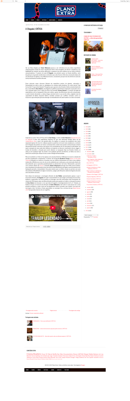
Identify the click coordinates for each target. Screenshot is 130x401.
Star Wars (60, 354)
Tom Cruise (58, 357)
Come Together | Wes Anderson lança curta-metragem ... (95, 160)
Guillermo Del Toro (84, 357)
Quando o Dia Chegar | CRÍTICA (95, 174)
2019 (87, 142)
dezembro (89, 151)
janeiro (89, 207)
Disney (75, 354)
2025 (87, 129)
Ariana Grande (54, 359)
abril (88, 201)
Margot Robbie (88, 354)
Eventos (45, 357)
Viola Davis (66, 355)
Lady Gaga (50, 355)
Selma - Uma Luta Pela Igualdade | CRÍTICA (96, 74)
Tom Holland (44, 355)
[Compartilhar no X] (46, 226)
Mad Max (87, 355)
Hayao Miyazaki (30, 359)
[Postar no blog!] (45, 226)
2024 (87, 131)
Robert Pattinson (94, 355)
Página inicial (53, 310)
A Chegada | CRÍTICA (92, 165)
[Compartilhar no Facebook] (48, 226)
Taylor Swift (60, 359)
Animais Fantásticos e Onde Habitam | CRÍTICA (94, 168)
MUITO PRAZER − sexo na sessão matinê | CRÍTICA (97, 68)
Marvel (50, 354)
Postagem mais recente (32, 310)
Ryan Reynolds (51, 357)
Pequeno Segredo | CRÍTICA (94, 176)
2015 (87, 210)
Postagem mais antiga (74, 310)
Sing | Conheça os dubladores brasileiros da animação (94, 171)
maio (88, 198)
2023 (87, 133)
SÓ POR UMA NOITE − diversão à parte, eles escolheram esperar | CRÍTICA (52, 336)
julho (88, 194)
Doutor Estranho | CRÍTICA (94, 178)
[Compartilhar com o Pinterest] (49, 226)
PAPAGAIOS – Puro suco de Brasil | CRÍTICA (44, 321)
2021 (87, 138)
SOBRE (52, 370)
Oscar (43, 354)
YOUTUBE (66, 370)
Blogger (83, 365)
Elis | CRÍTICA (90, 163)
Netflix (55, 354)
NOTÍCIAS (44, 20)
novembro (89, 153)
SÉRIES (38, 20)
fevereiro (89, 205)
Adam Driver (72, 355)
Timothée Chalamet (58, 355)
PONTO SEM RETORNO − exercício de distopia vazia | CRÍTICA (97, 61)
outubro (89, 187)
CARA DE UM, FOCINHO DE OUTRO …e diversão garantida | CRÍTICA (93, 38)
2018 (87, 145)
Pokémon (43, 359)
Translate (95, 217)
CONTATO (60, 20)
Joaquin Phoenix (66, 357)
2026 (87, 126)
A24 (99, 354)
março (88, 203)
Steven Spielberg (36, 355)
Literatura (101, 357)
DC (47, 354)
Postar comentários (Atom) (36, 313)
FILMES (32, 20)
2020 (87, 140)
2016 (87, 149)
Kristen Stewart (37, 359)
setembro (89, 189)
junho (88, 196)
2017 (87, 147)
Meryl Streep (39, 357)
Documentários (68, 354)
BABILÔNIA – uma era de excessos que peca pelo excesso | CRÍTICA (50, 328)
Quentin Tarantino (94, 357)
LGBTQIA (80, 354)
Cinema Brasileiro (34, 354)
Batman (95, 354)
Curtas (34, 357)
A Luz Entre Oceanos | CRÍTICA (94, 184)
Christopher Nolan (80, 355)
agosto (89, 192)
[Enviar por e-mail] (44, 226)
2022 (87, 136)
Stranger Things (74, 357)
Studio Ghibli (48, 359)
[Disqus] (53, 250)
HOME (27, 20)
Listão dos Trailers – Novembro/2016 (92, 156)
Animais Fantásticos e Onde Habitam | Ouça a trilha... (94, 181)
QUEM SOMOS (52, 20)
